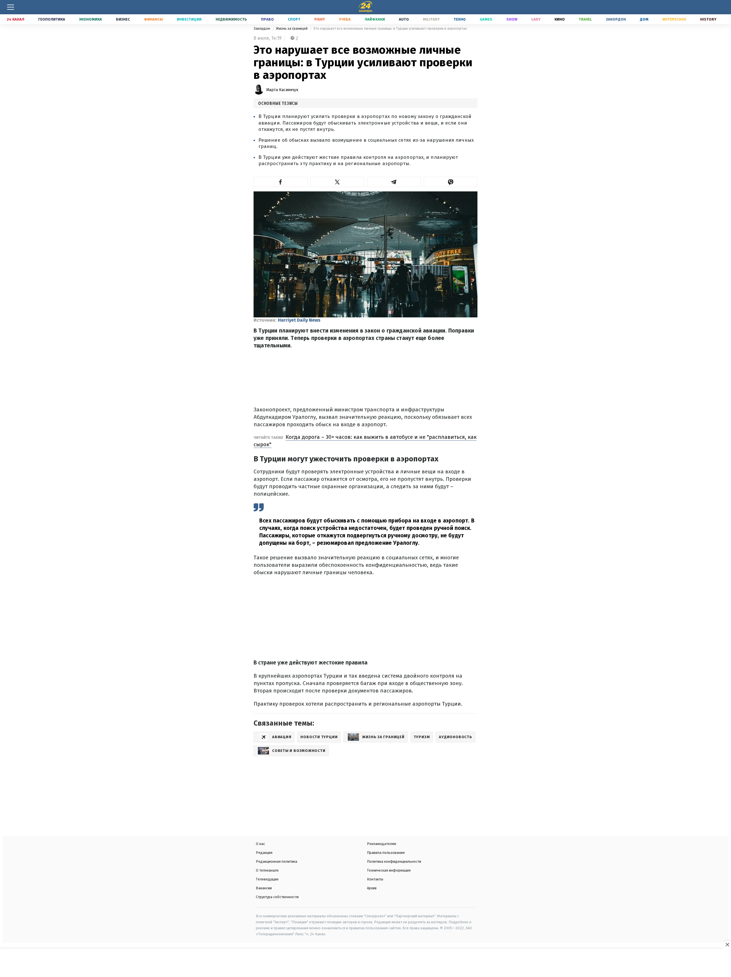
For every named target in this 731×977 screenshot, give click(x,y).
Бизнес (123, 19)
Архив (372, 888)
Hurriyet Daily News (299, 320)
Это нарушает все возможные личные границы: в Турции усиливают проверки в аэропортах (390, 28)
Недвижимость (231, 19)
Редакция (264, 852)
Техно (460, 19)
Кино (560, 19)
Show (511, 19)
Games (486, 19)
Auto (404, 19)
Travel (585, 19)
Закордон (616, 19)
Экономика (90, 19)
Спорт (294, 19)
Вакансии (264, 888)
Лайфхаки (375, 19)
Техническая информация (389, 870)
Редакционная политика (276, 861)
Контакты (375, 879)
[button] (281, 182)
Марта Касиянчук (282, 89)
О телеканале (267, 870)
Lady (536, 19)
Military (431, 19)
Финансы (153, 19)
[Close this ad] (727, 944)
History (708, 19)
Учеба (345, 19)
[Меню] (10, 7)
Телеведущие (267, 879)
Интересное (674, 19)
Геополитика (51, 19)
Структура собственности (277, 897)
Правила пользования (386, 852)
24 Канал (15, 19)
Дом (644, 19)
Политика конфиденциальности (394, 861)
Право (267, 19)
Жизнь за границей (292, 28)
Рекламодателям (381, 844)
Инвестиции (189, 19)
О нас (260, 844)
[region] (365, 963)
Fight (319, 19)
